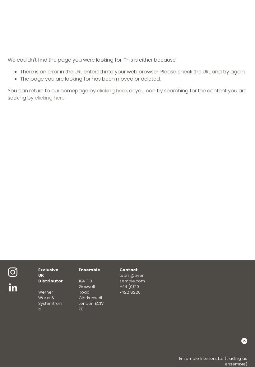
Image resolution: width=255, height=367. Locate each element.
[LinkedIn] (13, 288)
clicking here (112, 90)
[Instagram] (13, 272)
